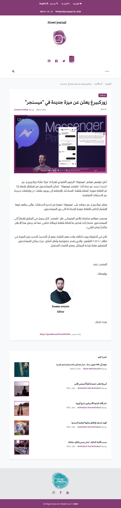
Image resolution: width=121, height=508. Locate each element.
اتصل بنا (65, 4)
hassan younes (21, 110)
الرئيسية (76, 4)
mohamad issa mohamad (89, 388)
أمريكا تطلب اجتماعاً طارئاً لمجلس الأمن (90, 384)
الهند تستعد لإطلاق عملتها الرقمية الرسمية (89, 422)
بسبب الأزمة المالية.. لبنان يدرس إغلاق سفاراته (87, 442)
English (42, 4)
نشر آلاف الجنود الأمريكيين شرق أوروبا (91, 403)
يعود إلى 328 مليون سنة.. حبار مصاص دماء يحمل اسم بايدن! (81, 364)
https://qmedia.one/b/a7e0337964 (55, 334)
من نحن (53, 4)
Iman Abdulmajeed (92, 369)
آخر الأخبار (98, 84)
